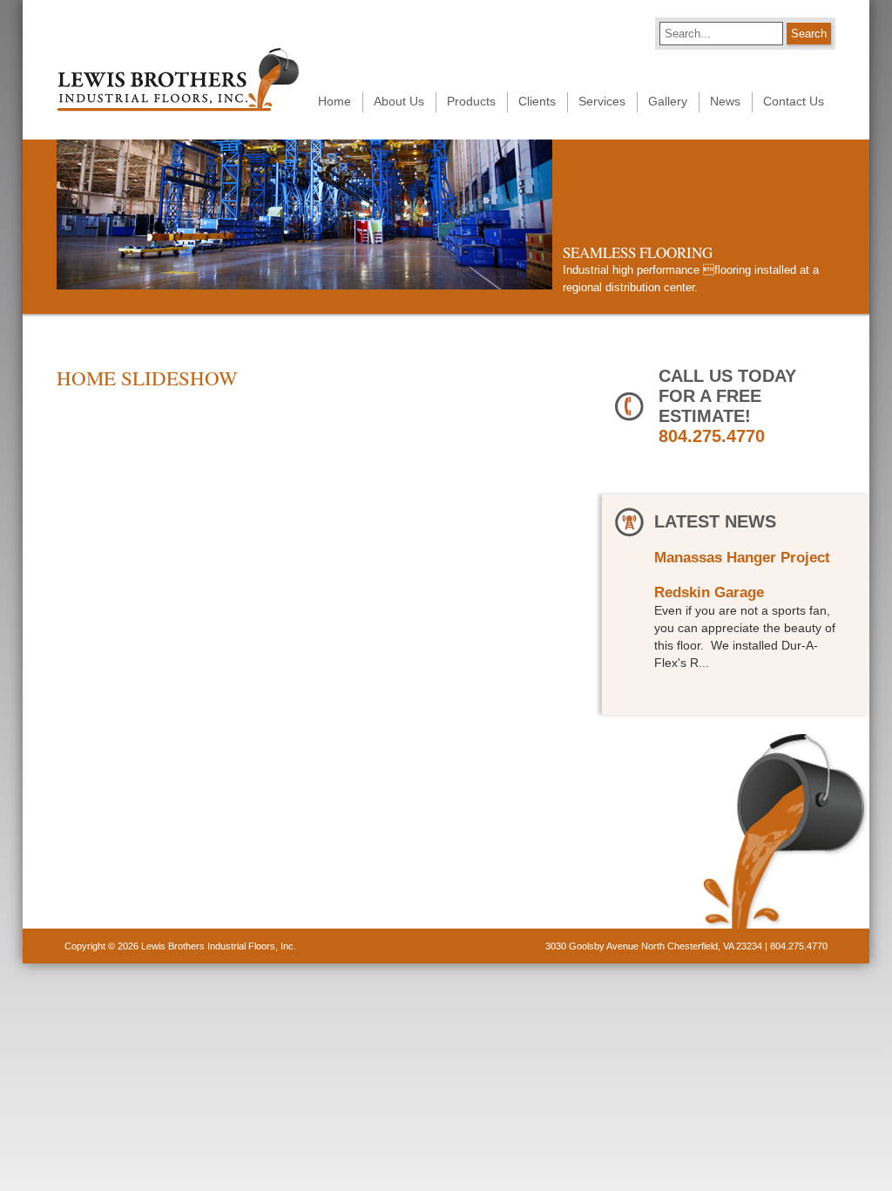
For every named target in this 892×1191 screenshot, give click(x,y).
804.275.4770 (712, 436)
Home (334, 101)
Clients (537, 101)
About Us (399, 101)
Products (471, 101)
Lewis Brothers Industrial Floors (178, 80)
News (725, 101)
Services (601, 101)
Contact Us (793, 101)
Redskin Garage (709, 592)
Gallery (667, 101)
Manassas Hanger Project (742, 557)
